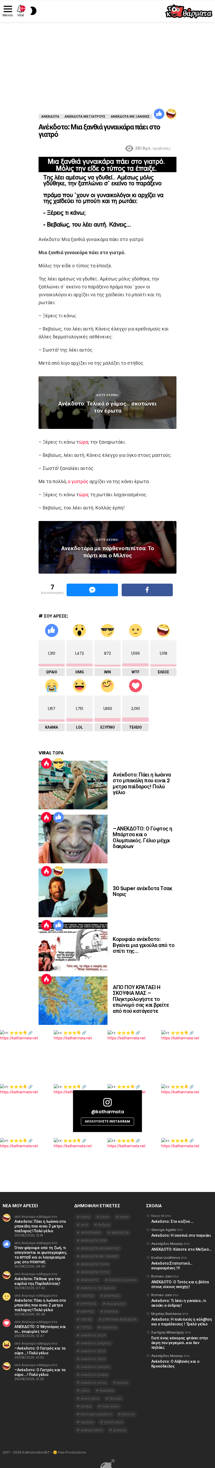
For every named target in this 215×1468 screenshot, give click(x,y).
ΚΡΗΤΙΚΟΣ (88, 1303)
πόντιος (128, 1414)
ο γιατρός (78, 481)
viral (84, 1224)
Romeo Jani (161, 1276)
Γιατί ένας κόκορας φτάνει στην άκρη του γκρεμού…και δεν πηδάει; (179, 1342)
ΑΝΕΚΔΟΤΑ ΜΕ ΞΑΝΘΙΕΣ (100, 1256)
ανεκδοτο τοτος (94, 1382)
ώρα (83, 442)
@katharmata (107, 1112)
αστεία (122, 1382)
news (124, 1216)
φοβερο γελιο (92, 1429)
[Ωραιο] (159, 114)
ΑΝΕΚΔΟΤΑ (120, 1232)
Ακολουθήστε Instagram (107, 1121)
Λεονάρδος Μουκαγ (167, 1243)
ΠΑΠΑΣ (86, 1319)
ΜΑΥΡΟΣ (87, 1311)
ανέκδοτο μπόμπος (96, 1343)
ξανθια (86, 1406)
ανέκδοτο (109, 1327)
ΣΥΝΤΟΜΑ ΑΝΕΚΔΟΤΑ (120, 1319)
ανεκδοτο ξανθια (94, 1374)
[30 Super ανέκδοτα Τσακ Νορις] (73, 893)
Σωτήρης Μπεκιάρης (167, 1332)
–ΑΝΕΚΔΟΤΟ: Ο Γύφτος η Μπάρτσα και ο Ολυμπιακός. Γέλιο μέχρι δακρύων (142, 837)
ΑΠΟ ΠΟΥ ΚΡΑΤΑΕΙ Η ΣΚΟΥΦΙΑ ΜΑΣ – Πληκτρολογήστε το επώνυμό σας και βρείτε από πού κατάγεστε (141, 999)
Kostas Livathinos (165, 1257)
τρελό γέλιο (113, 1422)
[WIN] (58, 763)
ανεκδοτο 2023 (93, 1358)
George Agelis (163, 1229)
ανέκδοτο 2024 (93, 1335)
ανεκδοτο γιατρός (95, 1366)
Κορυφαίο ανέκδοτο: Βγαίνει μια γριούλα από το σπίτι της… (143, 945)
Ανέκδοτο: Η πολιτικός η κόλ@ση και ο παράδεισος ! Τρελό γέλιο (181, 1321)
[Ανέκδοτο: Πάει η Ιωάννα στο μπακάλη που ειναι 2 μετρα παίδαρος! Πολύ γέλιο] (73, 785)
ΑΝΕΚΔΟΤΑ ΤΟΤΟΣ (95, 1272)
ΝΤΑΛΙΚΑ (111, 1311)
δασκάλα (107, 1390)
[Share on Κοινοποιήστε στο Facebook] (147, 590)
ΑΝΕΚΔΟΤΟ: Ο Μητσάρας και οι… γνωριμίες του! (40, 1329)
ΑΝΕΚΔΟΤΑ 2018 (93, 1240)
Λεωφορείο (115, 1303)
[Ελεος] (171, 114)
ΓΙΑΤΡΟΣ (87, 1295)
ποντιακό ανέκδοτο (96, 1414)
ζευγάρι (115, 1398)
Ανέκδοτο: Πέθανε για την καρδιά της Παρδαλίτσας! (37, 1281)
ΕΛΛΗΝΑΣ (112, 1295)
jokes (104, 1216)
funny (85, 1216)
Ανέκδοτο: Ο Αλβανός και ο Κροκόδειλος (175, 1364)
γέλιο (85, 1390)
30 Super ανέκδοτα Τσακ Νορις (142, 891)
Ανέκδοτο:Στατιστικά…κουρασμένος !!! (171, 1265)
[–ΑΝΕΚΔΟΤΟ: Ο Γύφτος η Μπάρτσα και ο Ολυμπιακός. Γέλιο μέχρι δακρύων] (73, 839)
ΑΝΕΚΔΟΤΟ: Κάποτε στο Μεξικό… (181, 1249)
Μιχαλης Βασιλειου (166, 1313)
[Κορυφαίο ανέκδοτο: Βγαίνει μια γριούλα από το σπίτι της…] (73, 947)
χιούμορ (119, 1429)
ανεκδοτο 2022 (93, 1351)
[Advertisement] (107, 61)
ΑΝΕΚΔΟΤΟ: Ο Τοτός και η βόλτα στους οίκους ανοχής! (180, 1284)
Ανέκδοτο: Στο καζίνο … (172, 1221)
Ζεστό (46, 763)
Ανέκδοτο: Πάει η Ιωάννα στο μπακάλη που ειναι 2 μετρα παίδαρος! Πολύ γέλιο (142, 783)
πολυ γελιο (110, 1406)
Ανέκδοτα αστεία (122, 1279)
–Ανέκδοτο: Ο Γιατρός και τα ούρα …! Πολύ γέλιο (40, 1350)
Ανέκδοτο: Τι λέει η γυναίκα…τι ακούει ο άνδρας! (178, 1303)
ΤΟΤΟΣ (86, 1327)
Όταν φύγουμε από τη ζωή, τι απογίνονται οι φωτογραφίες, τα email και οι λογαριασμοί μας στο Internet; (40, 1255)
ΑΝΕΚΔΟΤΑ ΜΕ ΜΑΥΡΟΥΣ (100, 1248)
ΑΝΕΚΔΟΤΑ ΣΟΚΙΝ (95, 1264)
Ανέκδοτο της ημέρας (98, 1287)
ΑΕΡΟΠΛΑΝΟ (91, 1232)
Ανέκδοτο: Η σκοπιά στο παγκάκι (181, 1235)
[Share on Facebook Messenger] (92, 590)
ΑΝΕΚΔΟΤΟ (90, 1279)
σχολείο (87, 1422)
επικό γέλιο (90, 1398)
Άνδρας (104, 1224)
